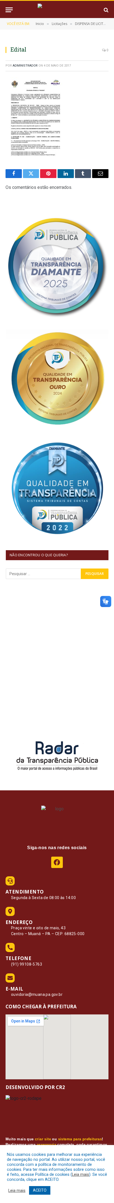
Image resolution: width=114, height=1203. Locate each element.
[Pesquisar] (105, 10)
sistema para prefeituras (80, 1139)
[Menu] (9, 10)
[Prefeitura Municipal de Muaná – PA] (57, 10)
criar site (43, 1139)
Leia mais (80, 1174)
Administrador (25, 65)
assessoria (46, 1145)
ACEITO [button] (39, 1190)
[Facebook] (57, 862)
